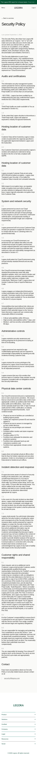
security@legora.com (12, 678)
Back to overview (8, 18)
